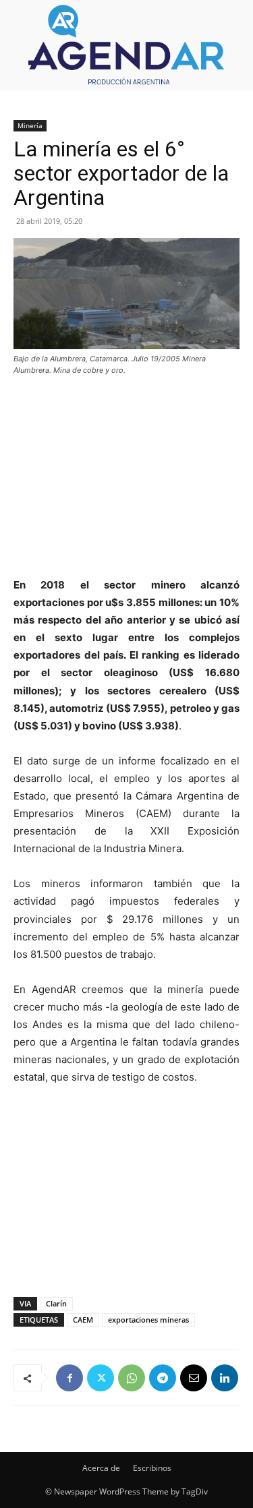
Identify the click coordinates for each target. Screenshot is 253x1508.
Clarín (56, 1303)
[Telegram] (162, 1377)
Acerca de (101, 1468)
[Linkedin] (224, 1377)
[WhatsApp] (131, 1377)
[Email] (193, 1377)
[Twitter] (100, 1377)
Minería (30, 125)
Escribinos (152, 1468)
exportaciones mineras (148, 1320)
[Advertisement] (127, 478)
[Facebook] (69, 1377)
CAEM (83, 1320)
